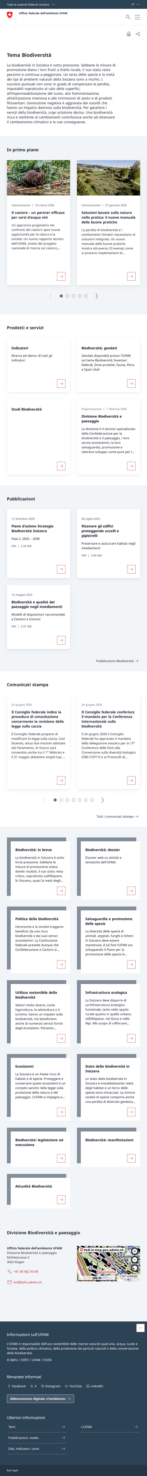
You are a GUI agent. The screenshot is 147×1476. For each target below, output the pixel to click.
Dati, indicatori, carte (23, 1449)
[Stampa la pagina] (128, 34)
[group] (38, 222)
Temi (11, 1427)
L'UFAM (86, 1427)
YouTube (75, 1386)
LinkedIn (97, 1386)
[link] (38, 868)
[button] (61, 295)
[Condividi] (137, 34)
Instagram (52, 1386)
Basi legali (12, 1470)
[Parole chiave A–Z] (130, 4)
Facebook (19, 1386)
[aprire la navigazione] (137, 17)
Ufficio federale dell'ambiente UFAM (43, 13)
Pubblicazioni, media (23, 1438)
